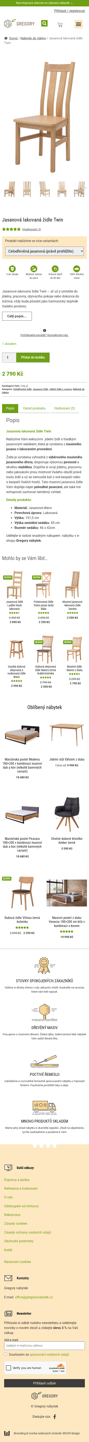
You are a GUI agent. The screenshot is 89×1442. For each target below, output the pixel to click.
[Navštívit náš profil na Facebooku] (54, 1416)
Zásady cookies (15, 1223)
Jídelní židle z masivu (60, 389)
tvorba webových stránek (45, 1433)
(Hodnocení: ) (31, 229)
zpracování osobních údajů (49, 1355)
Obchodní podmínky (19, 1241)
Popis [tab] (10, 408)
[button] (44, 23)
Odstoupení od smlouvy (21, 1206)
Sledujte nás (41, 1417)
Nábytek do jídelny (33, 38)
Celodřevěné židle (22, 389)
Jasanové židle (40, 389)
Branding (20, 1433)
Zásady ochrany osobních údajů (27, 1232)
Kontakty (23, 1278)
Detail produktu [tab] (34, 408)
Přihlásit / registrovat (69, 11)
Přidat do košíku (33, 357)
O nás (8, 1197)
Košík (8, 1250)
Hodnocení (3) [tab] (64, 408)
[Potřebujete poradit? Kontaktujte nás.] (44, 330)
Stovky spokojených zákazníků (44, 981)
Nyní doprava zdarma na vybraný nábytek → (44, 3)
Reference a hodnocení (20, 1188)
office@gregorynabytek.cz (34, 1297)
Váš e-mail (11, 1339)
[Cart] (60, 25)
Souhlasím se (39, 1355)
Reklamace (12, 1215)
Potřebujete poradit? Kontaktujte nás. (44, 335)
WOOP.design (71, 1433)
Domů (13, 38)
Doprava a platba (16, 1180)
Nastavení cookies (17, 1262)
